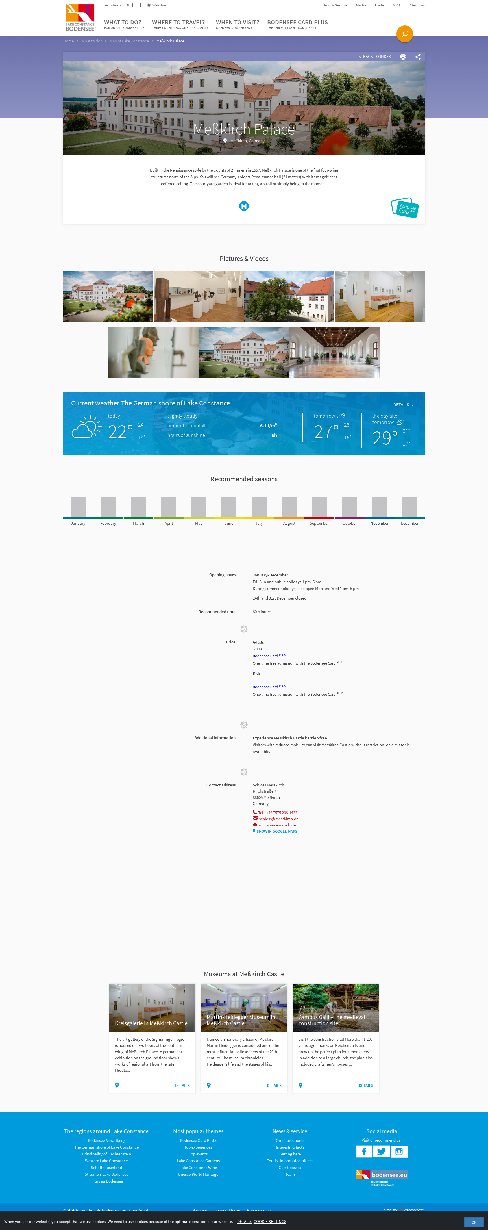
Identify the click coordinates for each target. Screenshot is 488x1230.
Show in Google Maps (277, 831)
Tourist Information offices (290, 1160)
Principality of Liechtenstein (106, 1154)
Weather (159, 5)
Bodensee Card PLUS (297, 24)
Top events (198, 1154)
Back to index (376, 56)
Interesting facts (290, 1147)
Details (401, 404)
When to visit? (237, 24)
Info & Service (335, 5)
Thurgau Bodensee (106, 1181)
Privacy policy (259, 1210)
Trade (379, 5)
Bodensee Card (269, 656)
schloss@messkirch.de (278, 818)
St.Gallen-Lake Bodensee (106, 1174)
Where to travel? (180, 24)
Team (290, 1174)
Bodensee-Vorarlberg (106, 1140)
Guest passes (290, 1167)
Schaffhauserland (106, 1167)
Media (361, 5)
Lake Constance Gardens (198, 1160)
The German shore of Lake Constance (106, 1147)
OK (474, 1222)
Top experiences (198, 1147)
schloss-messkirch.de (277, 825)
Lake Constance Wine (198, 1167)
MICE (397, 5)
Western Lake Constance (106, 1160)
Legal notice (196, 1210)
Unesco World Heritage (198, 1174)
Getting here (290, 1154)
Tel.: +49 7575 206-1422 (277, 812)
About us (417, 5)
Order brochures (290, 1140)
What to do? (124, 24)
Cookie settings (270, 1221)
